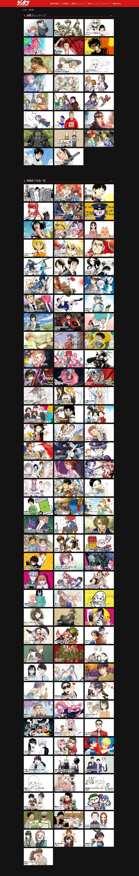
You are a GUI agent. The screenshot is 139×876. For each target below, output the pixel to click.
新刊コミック (93, 4)
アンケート (105, 4)
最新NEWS (117, 4)
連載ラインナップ (78, 4)
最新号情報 (54, 4)
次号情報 (65, 4)
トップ (25, 9)
